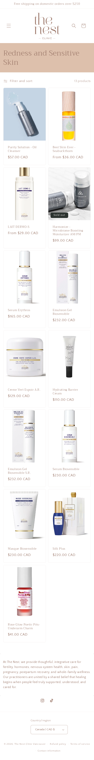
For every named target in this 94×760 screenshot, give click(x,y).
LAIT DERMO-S (19, 227)
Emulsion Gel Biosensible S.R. (19, 471)
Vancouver (39, 744)
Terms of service (80, 744)
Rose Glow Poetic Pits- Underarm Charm (24, 627)
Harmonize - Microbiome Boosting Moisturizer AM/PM (68, 230)
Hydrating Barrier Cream (65, 392)
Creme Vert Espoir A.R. (24, 390)
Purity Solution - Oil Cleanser (22, 149)
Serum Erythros (19, 310)
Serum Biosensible (66, 469)
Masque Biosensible (22, 549)
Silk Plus (59, 549)
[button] (9, 26)
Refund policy (58, 744)
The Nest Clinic (23, 744)
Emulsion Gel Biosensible (62, 312)
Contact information (49, 751)
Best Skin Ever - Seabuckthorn (64, 149)
